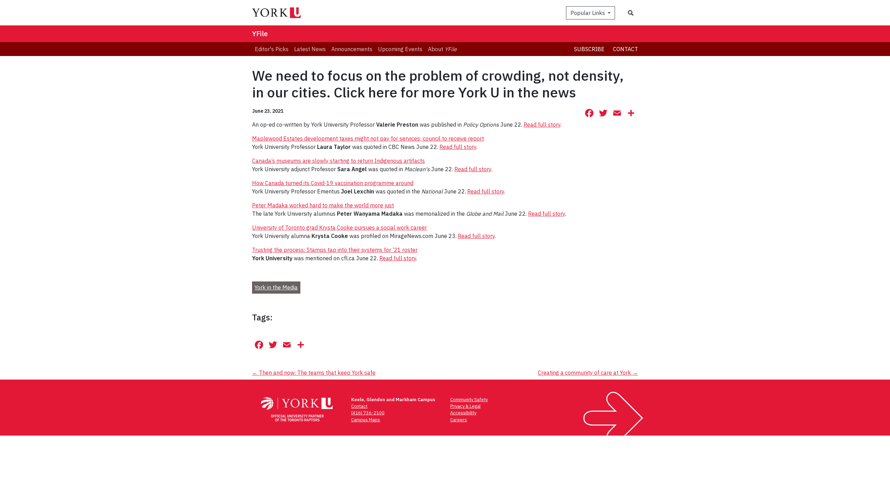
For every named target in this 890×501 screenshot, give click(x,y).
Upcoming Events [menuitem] (400, 49)
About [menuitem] (442, 49)
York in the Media (276, 287)
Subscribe (589, 49)
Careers (458, 420)
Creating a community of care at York (588, 372)
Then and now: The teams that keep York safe (313, 372)
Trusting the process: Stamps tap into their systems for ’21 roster (335, 249)
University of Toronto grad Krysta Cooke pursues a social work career (339, 227)
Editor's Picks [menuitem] (272, 49)
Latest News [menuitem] (310, 49)
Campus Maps (365, 420)
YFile (260, 33)
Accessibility (463, 413)
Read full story (542, 124)
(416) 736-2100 (368, 413)
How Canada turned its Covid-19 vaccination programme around (332, 183)
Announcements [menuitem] (351, 49)
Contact (625, 49)
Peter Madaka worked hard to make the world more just (323, 205)
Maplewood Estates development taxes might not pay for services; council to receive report (368, 138)
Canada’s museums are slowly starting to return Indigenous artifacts (338, 160)
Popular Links (588, 12)
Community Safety (469, 400)
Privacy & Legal (465, 406)
